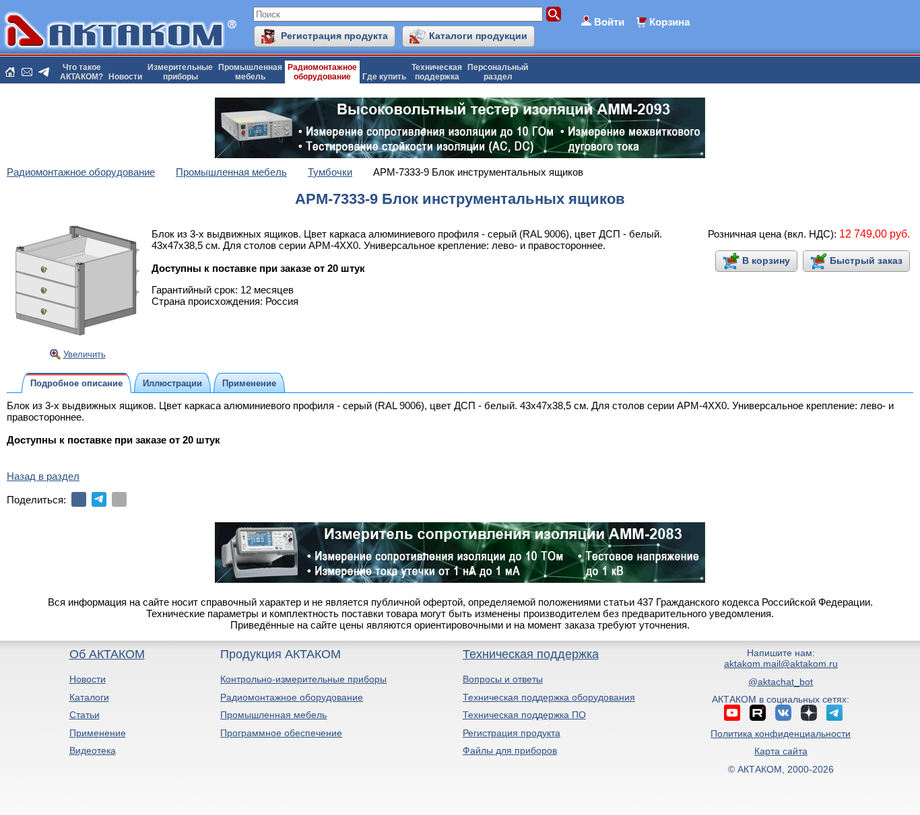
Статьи (84, 714)
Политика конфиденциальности (781, 733)
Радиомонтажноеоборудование (322, 72)
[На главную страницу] (10, 72)
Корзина (669, 22)
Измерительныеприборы (180, 72)
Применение (97, 733)
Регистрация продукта (334, 35)
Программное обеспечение (281, 733)
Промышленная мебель (273, 714)
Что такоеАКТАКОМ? (81, 72)
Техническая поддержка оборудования (549, 697)
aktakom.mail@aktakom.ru (781, 663)
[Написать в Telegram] (44, 72)
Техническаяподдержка (437, 72)
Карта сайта (781, 751)
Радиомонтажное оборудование (291, 697)
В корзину (766, 260)
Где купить (384, 76)
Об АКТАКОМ (107, 654)
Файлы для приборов (510, 750)
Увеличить (84, 354)
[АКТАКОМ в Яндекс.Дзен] (809, 713)
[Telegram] (99, 499)
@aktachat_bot (780, 681)
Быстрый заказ (866, 260)
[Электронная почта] (119, 499)
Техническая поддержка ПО (524, 714)
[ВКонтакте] (78, 499)
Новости (125, 76)
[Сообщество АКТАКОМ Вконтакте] (783, 713)
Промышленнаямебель (250, 72)
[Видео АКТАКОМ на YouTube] (732, 713)
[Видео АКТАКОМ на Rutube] (758, 713)
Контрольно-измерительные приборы (303, 679)
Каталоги (89, 697)
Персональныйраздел (497, 72)
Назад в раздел (43, 476)
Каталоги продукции (478, 35)
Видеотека (92, 750)
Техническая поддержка (531, 654)
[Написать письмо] (27, 72)
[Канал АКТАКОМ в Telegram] (834, 713)
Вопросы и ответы (503, 679)
